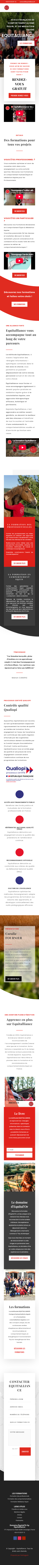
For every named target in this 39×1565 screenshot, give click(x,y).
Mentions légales (19, 1512)
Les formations (26, 43)
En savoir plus (19, 211)
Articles (19, 1515)
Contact (19, 1518)
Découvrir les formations (19, 1350)
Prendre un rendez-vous (19, 1509)
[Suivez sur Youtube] (24, 1538)
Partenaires (19, 1520)
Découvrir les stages (19, 1258)
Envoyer (25, 1451)
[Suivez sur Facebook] (15, 1538)
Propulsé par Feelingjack (19, 1555)
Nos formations (19, 304)
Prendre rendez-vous (19, 95)
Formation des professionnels (19, 1496)
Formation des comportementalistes (19, 1499)
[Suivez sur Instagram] (19, 1538)
